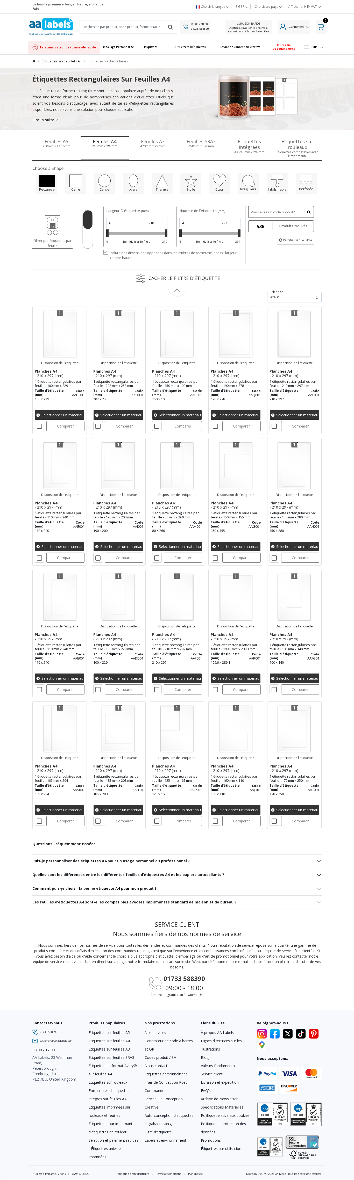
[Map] (262, 1044)
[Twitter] (289, 1033)
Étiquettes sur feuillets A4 (62, 61)
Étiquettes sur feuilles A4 (109, 1040)
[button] (151, 47)
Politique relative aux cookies (225, 1115)
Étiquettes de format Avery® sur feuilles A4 (113, 1069)
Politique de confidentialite (132, 1174)
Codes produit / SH (160, 1057)
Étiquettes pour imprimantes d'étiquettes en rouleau (112, 1127)
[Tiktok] (302, 1033)
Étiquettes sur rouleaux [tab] (297, 148)
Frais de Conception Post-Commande (166, 1086)
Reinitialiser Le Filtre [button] (297, 240)
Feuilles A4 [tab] (104, 143)
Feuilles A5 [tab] (56, 143)
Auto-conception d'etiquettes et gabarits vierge (169, 1119)
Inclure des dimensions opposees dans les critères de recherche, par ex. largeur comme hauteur (173, 255)
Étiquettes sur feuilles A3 (109, 1049)
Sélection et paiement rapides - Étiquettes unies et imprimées (113, 1148)
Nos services (155, 1032)
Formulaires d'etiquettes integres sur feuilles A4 (109, 1094)
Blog (205, 1057)
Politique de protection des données (223, 1127)
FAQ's (206, 1090)
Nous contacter (158, 1065)
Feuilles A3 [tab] (153, 143)
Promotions (211, 1140)
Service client (212, 1074)
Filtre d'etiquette (158, 1132)
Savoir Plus (262, 31)
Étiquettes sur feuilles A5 (109, 1032)
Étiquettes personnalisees (166, 1074)
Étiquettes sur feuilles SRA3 (111, 1057)
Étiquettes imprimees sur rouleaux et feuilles (109, 1111)
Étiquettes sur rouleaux (108, 1082)
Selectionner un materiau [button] (61, 414)
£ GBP (240, 6)
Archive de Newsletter (219, 1098)
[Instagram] (263, 1033)
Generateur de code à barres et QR (169, 1045)
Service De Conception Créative (164, 1103)
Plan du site (195, 1174)
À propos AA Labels (217, 1032)
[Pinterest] (314, 1033)
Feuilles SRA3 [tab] (201, 143)
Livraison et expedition (220, 1082)
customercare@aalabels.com (56, 1041)
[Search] (170, 26)
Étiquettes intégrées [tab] (249, 146)
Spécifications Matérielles (222, 1107)
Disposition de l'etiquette (59, 363)
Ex (302, 6)
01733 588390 (200, 29)
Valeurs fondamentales (220, 1065)
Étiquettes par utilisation (221, 1148)
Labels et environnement (165, 1140)
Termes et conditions (168, 1174)
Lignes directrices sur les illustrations (221, 1045)
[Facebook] (276, 1033)
